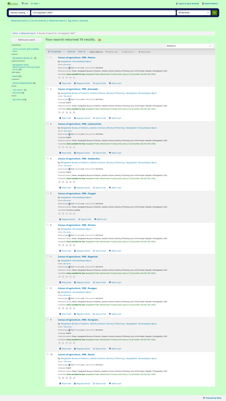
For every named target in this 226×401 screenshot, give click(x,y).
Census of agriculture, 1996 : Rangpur (77, 288)
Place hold (66, 83)
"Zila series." (18, 90)
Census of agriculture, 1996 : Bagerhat (78, 256)
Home (15, 33)
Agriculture (17, 99)
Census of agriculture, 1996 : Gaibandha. (79, 158)
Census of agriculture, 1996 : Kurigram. (78, 319)
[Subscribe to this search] (99, 39)
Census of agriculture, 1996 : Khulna (77, 225)
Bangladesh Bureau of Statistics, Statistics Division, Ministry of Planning (92, 93)
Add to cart (116, 83)
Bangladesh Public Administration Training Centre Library (26, 67)
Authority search (57, 20)
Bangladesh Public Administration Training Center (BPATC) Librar (13, 3)
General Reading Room (23, 83)
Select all (71, 51)
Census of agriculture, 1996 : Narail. (76, 354)
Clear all (81, 51)
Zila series (17, 92)
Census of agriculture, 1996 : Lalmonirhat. (80, 124)
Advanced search (19, 20)
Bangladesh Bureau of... (23, 58)
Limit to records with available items (26, 50)
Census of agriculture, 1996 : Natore (76, 57)
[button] (24, 3)
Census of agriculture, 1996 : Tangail (77, 193)
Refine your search (26, 40)
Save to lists (100, 83)
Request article (83, 83)
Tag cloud (72, 20)
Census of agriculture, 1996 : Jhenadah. (78, 89)
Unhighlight (55, 51)
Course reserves (38, 20)
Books (15, 76)
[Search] (214, 12)
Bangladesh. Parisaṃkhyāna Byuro (76, 61)
